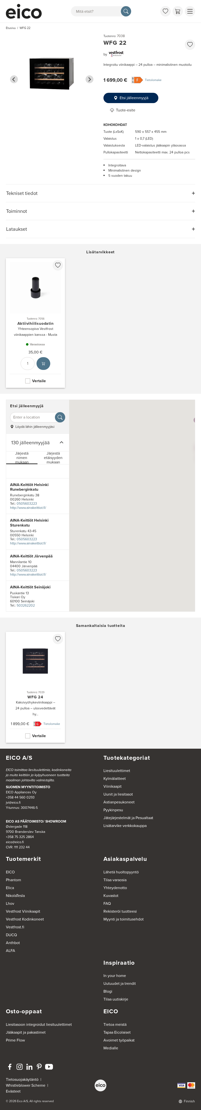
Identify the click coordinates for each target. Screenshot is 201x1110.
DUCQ (11, 935)
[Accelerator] (25, 11)
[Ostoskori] (178, 11)
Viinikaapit (112, 786)
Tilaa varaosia (114, 880)
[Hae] (126, 11)
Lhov (10, 903)
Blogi (107, 991)
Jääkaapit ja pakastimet (26, 1032)
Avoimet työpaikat (119, 1040)
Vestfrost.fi (15, 927)
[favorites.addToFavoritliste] (190, 45)
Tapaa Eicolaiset (117, 1032)
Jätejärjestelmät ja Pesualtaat (128, 818)
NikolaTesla (15, 895)
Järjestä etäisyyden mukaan (53, 457)
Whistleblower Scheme (25, 1085)
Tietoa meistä (114, 1024)
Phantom (13, 880)
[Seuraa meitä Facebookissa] (10, 1067)
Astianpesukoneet (119, 802)
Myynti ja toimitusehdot (123, 919)
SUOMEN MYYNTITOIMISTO (28, 787)
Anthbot (13, 943)
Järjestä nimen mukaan (22, 457)
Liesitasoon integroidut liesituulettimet (39, 1024)
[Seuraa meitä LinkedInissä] (29, 1067)
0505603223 (27, 503)
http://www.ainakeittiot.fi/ (28, 507)
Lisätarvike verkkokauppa (125, 825)
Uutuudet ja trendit (119, 983)
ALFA (10, 950)
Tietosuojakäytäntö (22, 1079)
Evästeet (13, 1091)
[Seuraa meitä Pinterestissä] (39, 1067)
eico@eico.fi (15, 842)
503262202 (26, 605)
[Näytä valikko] (190, 11)
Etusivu (11, 28)
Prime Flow (15, 1040)
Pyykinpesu (113, 810)
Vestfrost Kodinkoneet (25, 919)
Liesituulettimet (116, 770)
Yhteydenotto (115, 888)
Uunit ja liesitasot (118, 794)
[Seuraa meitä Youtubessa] (49, 1067)
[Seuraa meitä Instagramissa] (20, 1067)
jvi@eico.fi (13, 802)
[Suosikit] (165, 11)
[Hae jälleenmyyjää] (60, 417)
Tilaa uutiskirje (115, 999)
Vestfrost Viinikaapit (23, 911)
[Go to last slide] (14, 79)
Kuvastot (110, 895)
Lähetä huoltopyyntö (121, 872)
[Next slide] (89, 79)
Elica (10, 888)
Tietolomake (153, 80)
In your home (114, 975)
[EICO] (100, 1085)
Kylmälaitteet (114, 778)
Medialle (110, 1048)
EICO (10, 872)
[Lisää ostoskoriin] (43, 363)
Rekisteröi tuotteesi (120, 911)
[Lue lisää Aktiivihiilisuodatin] (35, 323)
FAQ (107, 903)
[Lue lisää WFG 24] (35, 687)
